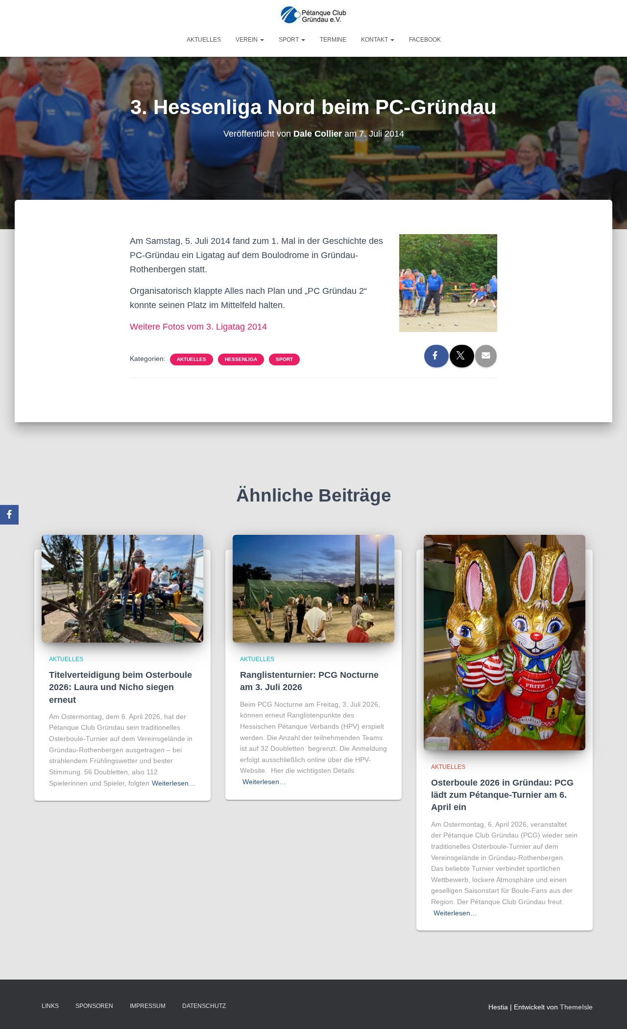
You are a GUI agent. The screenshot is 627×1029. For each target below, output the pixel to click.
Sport (289, 39)
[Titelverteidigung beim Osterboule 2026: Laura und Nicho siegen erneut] (122, 588)
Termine (333, 39)
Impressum (148, 1006)
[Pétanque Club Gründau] (313, 16)
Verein (247, 39)
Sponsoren (94, 1006)
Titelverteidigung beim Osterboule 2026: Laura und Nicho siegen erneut (120, 687)
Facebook (425, 39)
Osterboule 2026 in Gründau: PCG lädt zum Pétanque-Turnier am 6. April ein (502, 795)
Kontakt (375, 39)
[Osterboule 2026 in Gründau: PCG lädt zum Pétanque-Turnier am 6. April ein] (504, 642)
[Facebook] (9, 515)
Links (50, 1006)
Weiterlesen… (173, 783)
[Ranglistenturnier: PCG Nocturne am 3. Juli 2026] (313, 588)
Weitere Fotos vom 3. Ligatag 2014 (198, 327)
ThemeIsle (576, 1007)
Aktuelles (204, 39)
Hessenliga (241, 359)
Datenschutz (204, 1006)
